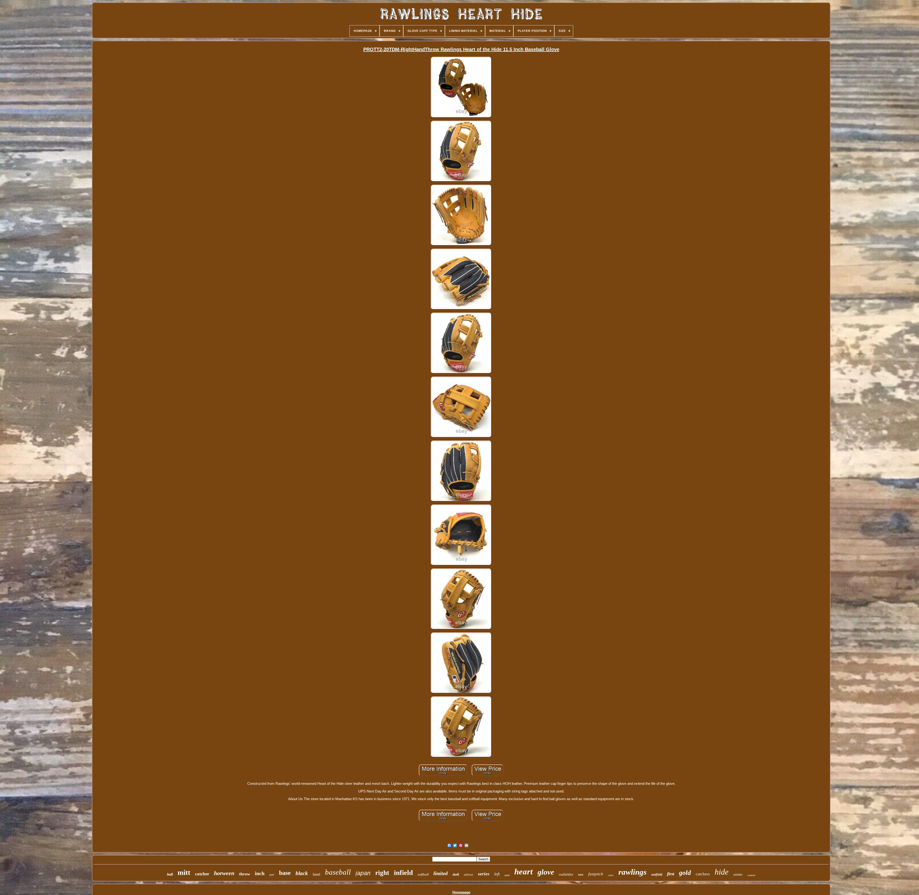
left (497, 874)
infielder (738, 874)
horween (224, 873)
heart (523, 871)
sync (271, 874)
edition (468, 874)
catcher (202, 873)
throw (244, 874)
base (285, 872)
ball (170, 874)
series (483, 873)
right (382, 872)
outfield (656, 874)
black (302, 873)
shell (456, 874)
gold (685, 872)
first (670, 873)
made (507, 875)
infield (403, 872)
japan (363, 873)
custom (751, 875)
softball (423, 874)
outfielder (566, 874)
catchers (703, 874)
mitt (184, 872)
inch (259, 873)
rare (580, 874)
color (611, 875)
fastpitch (595, 874)
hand (316, 874)
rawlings (632, 872)
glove (546, 872)
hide (721, 871)
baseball (338, 872)
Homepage (461, 892)
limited (440, 873)
